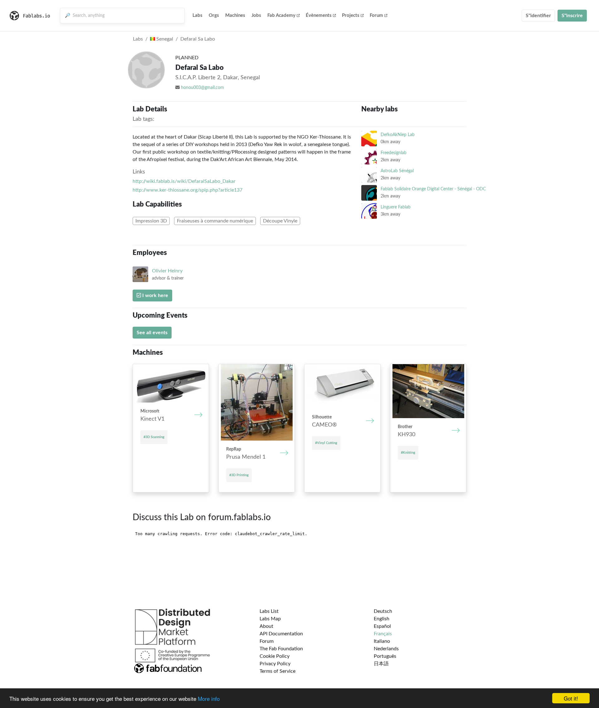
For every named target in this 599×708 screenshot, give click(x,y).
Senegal (164, 39)
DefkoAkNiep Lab (398, 134)
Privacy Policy (275, 663)
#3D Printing (239, 475)
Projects (350, 15)
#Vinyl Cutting (326, 443)
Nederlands (386, 648)
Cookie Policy (275, 656)
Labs (197, 15)
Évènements (319, 15)
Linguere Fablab (396, 207)
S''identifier (538, 15)
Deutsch (383, 611)
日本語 (381, 663)
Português (385, 656)
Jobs (256, 15)
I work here (154, 295)
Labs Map (270, 618)
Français (383, 633)
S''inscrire (572, 15)
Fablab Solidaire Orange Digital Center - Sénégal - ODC (433, 189)
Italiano (382, 641)
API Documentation (281, 633)
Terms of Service (277, 671)
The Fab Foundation (281, 648)
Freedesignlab (394, 152)
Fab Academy (281, 15)
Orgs (214, 15)
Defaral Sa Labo (197, 39)
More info (209, 698)
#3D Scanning (154, 437)
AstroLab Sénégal (397, 170)
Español (382, 626)
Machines (235, 15)
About (266, 626)
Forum (376, 15)
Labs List (269, 611)
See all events (152, 332)
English (381, 618)
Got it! (571, 698)
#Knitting (408, 452)
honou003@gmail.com (202, 87)
